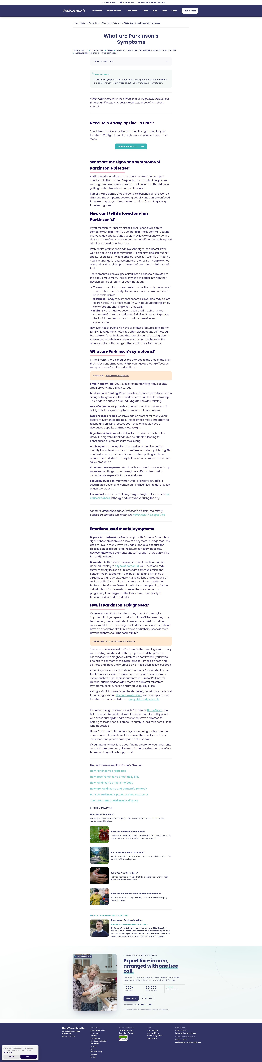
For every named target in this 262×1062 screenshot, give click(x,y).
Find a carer (190, 10)
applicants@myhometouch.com (188, 1042)
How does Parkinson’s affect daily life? (114, 777)
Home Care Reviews (126, 1033)
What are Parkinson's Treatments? (128, 831)
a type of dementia (127, 566)
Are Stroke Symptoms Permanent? (128, 852)
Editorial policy (96, 1052)
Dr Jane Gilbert (80, 50)
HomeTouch (154, 710)
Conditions (131, 10)
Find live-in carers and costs (131, 146)
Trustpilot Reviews (126, 1030)
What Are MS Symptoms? (102, 814)
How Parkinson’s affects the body (111, 782)
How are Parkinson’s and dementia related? (118, 788)
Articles (85, 23)
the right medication (129, 695)
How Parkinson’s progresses (108, 771)
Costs (145, 10)
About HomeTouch (97, 1030)
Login (174, 10)
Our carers (94, 1044)
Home (76, 23)
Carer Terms (152, 1038)
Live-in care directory (98, 1041)
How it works (95, 1033)
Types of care (114, 10)
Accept (28, 1057)
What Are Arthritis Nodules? (124, 873)
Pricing (93, 1057)
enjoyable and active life (144, 699)
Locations (97, 10)
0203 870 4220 (109, 2)
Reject (11, 1057)
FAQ (92, 1049)
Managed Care (153, 1033)
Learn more (7, 1052)
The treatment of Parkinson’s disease (114, 800)
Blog (155, 10)
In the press (95, 1038)
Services (93, 1036)
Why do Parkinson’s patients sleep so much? (119, 794)
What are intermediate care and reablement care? (136, 893)
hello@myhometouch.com (153, 2)
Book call (131, 998)
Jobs (164, 10)
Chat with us (128, 2)
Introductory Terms (155, 1036)
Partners (93, 1046)
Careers (93, 1054)
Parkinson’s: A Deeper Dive (149, 515)
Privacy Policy (152, 1030)
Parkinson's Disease (113, 23)
